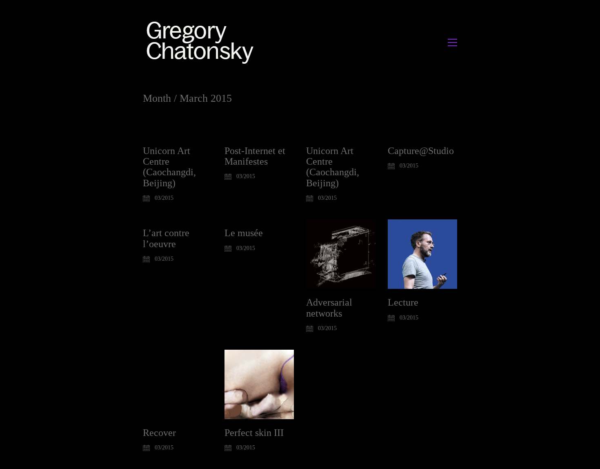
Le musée (243, 233)
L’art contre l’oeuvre (166, 238)
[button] (452, 42)
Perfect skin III (254, 432)
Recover (159, 432)
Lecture (403, 302)
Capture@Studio (421, 150)
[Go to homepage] (202, 42)
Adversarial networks (329, 307)
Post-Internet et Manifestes (254, 156)
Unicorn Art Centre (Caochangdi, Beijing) (169, 166)
